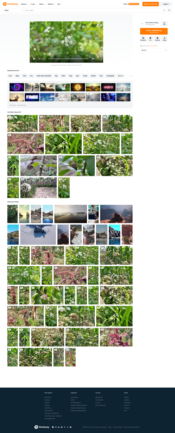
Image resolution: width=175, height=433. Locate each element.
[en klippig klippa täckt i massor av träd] (12, 214)
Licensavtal (74, 397)
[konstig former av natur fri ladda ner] (22, 123)
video (63, 76)
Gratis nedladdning (154, 31)
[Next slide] (130, 76)
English (126, 397)
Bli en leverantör (100, 405)
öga (56, 76)
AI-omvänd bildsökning (52, 413)
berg (70, 76)
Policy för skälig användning (131, 427)
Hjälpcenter (99, 397)
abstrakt (121, 76)
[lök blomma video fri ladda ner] (38, 187)
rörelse (93, 76)
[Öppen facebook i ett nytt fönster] (53, 427)
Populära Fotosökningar (78, 408)
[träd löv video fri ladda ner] (38, 165)
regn (17, 76)
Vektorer (24, 4)
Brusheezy (48, 397)
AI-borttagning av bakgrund (53, 416)
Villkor (110, 427)
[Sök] (164, 10)
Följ (164, 24)
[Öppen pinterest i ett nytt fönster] (61, 427)
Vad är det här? (154, 46)
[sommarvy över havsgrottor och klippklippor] (24, 214)
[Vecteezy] (10, 4)
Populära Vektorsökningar (79, 405)
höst (24, 76)
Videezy (47, 402)
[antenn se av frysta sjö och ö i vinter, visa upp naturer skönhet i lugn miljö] (38, 235)
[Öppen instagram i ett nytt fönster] (56, 427)
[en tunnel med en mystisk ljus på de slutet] (127, 235)
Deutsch (126, 405)
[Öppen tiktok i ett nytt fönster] (64, 427)
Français (126, 408)
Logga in (166, 4)
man (101, 76)
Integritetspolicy (117, 427)
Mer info (144, 50)
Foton (33, 4)
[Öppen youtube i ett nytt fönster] (70, 427)
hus (31, 76)
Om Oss (97, 402)
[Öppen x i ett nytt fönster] (67, 427)
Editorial (50, 4)
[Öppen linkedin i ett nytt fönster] (59, 427)
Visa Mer (123, 97)
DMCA (73, 400)
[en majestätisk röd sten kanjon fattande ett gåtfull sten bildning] (116, 214)
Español (126, 400)
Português (127, 402)
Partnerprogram (76, 402)
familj (85, 76)
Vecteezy (47, 400)
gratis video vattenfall (44, 76)
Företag (47, 405)
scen (10, 76)
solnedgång (110, 76)
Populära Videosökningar (78, 410)
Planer (125, 4)
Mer (59, 4)
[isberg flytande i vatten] (70, 214)
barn (77, 76)
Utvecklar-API (49, 410)
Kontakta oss (99, 400)
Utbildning (48, 408)
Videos (41, 4)
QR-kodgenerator (50, 418)
